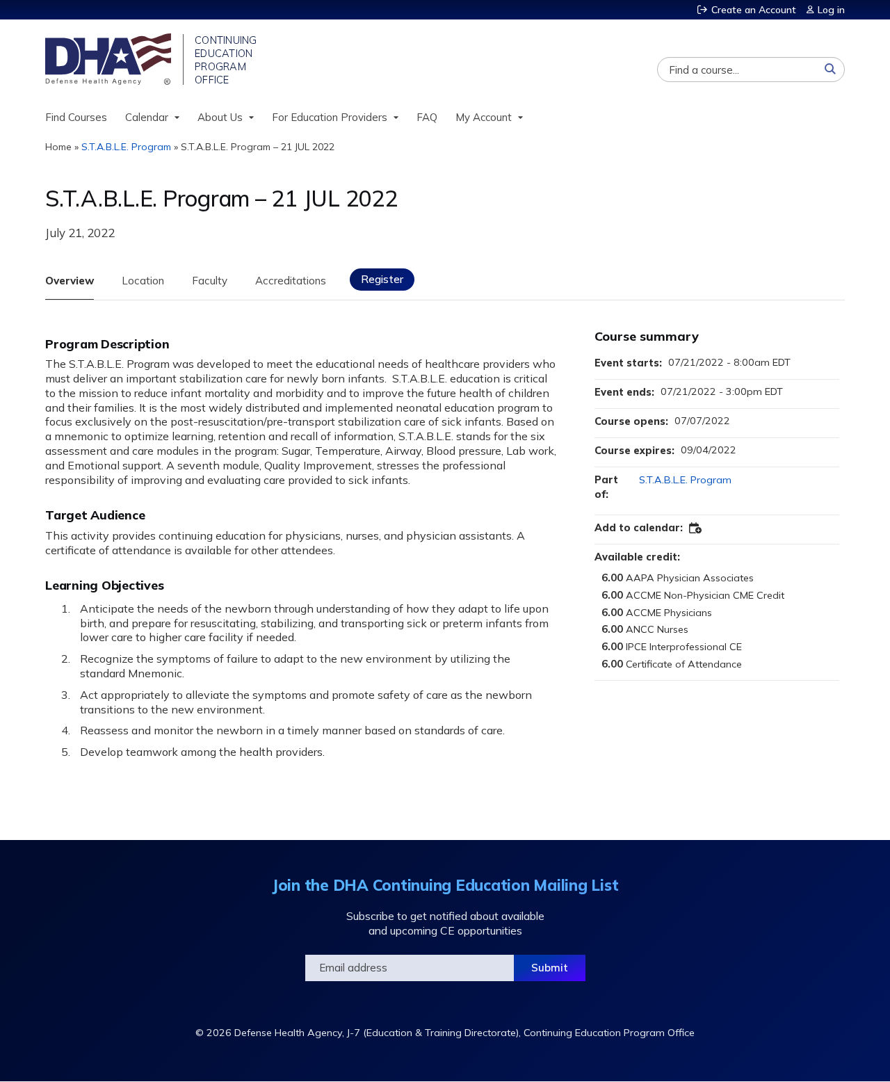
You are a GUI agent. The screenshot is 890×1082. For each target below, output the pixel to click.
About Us (220, 117)
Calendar (146, 117)
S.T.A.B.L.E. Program (126, 146)
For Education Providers (329, 117)
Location (143, 280)
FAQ (426, 117)
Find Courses (76, 117)
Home (58, 146)
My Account (483, 117)
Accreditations (290, 280)
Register (382, 279)
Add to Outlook (696, 528)
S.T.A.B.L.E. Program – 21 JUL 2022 (257, 146)
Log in (831, 10)
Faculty (209, 280)
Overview (69, 280)
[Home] (109, 59)
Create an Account (753, 10)
